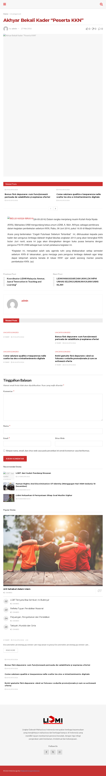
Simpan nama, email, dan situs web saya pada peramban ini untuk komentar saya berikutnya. (48, 450)
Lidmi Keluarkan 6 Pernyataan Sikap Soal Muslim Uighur (44, 495)
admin (14, 28)
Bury (8, 337)
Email (6, 438)
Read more (12, 650)
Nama (6, 426)
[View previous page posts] (51, 208)
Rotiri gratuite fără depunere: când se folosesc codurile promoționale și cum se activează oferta (76, 358)
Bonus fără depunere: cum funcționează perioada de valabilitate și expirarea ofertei (27, 195)
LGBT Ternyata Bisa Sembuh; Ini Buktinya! (29, 600)
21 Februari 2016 (23, 476)
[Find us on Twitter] (53, 752)
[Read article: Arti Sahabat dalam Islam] (53, 550)
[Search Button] (101, 4)
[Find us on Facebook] (46, 752)
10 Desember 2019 (23, 490)
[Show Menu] (4, 4)
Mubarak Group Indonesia (29, 771)
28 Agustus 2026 (12, 200)
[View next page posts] (55, 208)
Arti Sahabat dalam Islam (17, 589)
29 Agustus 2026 (12, 189)
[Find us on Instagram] (59, 752)
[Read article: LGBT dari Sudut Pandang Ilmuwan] (8, 476)
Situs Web (59, 438)
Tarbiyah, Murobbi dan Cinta (23, 625)
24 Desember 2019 (23, 499)
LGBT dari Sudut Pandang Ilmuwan (33, 473)
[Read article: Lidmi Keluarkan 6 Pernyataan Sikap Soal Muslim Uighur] (8, 498)
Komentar (8, 391)
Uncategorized (15, 14)
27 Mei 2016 (26, 28)
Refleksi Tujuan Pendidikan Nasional (26, 608)
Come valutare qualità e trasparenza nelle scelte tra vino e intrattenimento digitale (78, 195)
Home (5, 14)
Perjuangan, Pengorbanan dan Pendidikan (30, 617)
